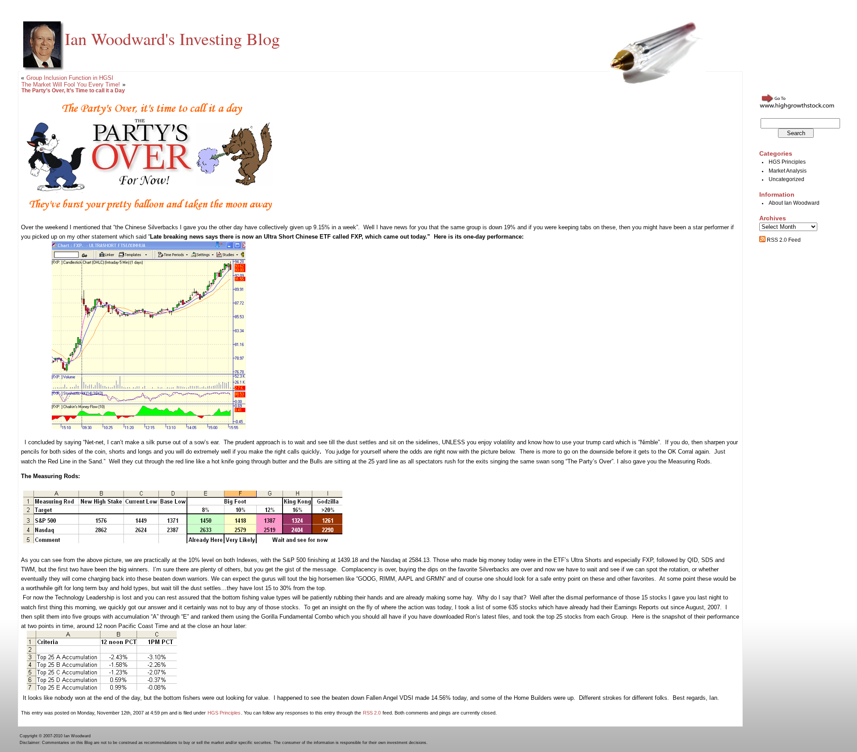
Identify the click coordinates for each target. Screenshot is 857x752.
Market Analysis (788, 171)
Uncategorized (786, 179)
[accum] (101, 688)
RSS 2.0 (372, 712)
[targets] (183, 541)
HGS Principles (224, 712)
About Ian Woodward (794, 203)
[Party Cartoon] (151, 212)
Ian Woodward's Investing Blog (172, 38)
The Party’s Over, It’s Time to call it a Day (73, 90)
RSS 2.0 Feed (783, 240)
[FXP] (148, 427)
